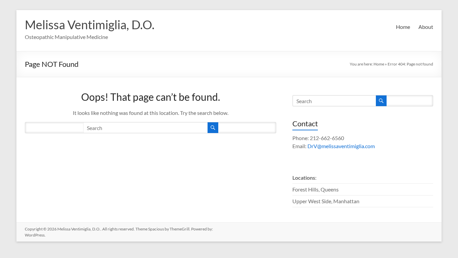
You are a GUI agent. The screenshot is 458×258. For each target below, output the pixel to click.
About (425, 27)
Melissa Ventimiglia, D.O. (90, 24)
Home (403, 27)
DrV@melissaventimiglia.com (341, 146)
